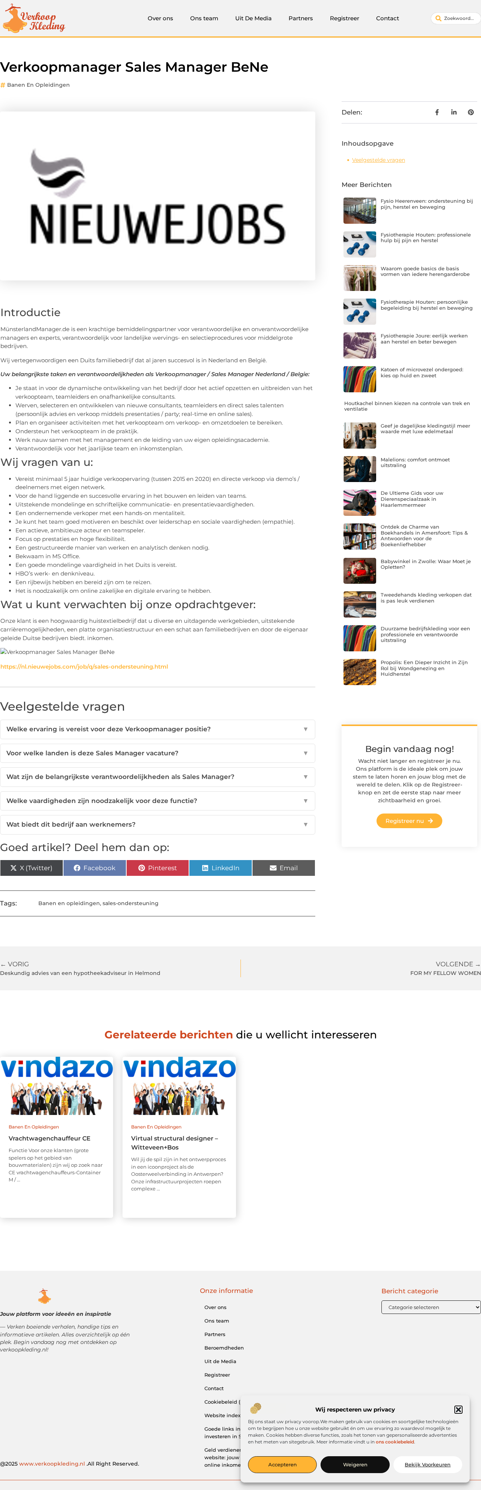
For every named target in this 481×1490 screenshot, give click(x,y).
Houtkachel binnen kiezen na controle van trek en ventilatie (407, 406)
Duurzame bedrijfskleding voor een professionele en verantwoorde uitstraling (425, 634)
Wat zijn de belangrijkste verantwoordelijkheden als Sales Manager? (157, 776)
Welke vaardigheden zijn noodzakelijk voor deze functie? (157, 801)
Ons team (204, 18)
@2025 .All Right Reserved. (69, 1464)
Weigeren (355, 1465)
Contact (387, 18)
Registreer (344, 18)
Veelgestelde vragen (378, 160)
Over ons (160, 18)
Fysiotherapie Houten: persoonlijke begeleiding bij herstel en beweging (427, 305)
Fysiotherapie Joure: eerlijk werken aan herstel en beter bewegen (424, 339)
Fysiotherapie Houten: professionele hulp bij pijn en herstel (426, 238)
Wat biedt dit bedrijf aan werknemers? (157, 824)
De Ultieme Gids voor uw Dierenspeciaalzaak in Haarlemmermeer (412, 499)
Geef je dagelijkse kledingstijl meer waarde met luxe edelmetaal (425, 429)
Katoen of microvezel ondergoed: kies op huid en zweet (422, 372)
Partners (301, 18)
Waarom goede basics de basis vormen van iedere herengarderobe (425, 271)
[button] (458, 1409)
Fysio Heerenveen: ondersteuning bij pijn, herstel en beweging (427, 204)
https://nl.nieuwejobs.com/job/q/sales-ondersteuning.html (84, 666)
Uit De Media (253, 18)
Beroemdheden (224, 1348)
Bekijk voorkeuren (428, 1465)
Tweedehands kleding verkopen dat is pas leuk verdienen (426, 598)
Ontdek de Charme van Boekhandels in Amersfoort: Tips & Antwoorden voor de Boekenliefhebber (424, 535)
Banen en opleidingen (38, 84)
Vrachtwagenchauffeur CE (50, 1138)
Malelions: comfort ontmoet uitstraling (415, 462)
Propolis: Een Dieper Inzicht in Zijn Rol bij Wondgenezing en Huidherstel (424, 668)
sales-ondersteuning (131, 903)
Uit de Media (220, 1361)
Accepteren (282, 1465)
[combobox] (456, 18)
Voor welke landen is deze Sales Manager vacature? (157, 753)
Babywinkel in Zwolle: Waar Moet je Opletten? (426, 564)
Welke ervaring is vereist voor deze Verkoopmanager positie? (157, 729)
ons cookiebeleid (395, 1442)
